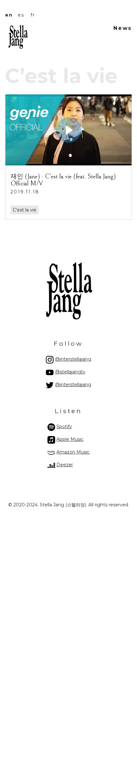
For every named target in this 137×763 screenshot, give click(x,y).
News (122, 28)
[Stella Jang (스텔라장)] (18, 47)
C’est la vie (24, 210)
